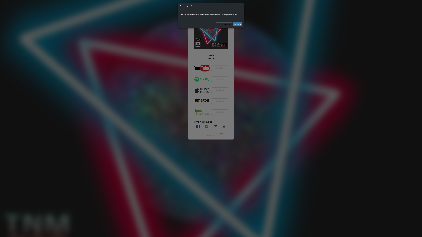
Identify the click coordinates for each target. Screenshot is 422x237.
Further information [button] (224, 24)
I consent (237, 24)
